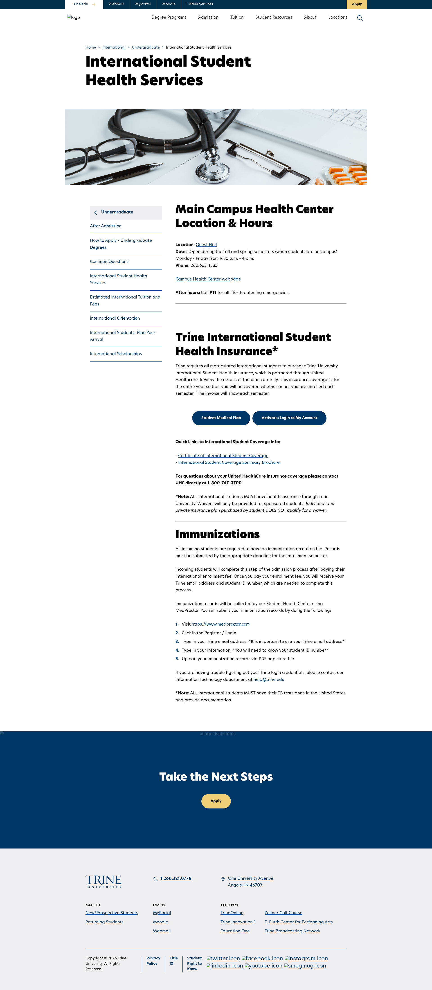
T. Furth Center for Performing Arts (299, 922)
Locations (337, 18)
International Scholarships (116, 354)
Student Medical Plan (221, 418)
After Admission (106, 226)
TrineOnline (231, 913)
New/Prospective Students (112, 913)
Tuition (237, 18)
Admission (208, 18)
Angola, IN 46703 (245, 886)
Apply (357, 4)
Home (91, 47)
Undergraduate (146, 47)
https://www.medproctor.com (221, 625)
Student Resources (274, 18)
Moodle (169, 4)
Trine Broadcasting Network (292, 931)
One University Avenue (250, 879)
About (310, 18)
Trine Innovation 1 (238, 922)
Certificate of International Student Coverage (223, 456)
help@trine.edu (269, 680)
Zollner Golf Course (283, 913)
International (113, 47)
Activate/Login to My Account (289, 418)
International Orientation (115, 319)
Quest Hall (206, 245)
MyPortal (143, 4)
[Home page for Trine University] (74, 18)
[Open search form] (360, 18)
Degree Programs (169, 18)
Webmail (116, 4)
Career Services (200, 4)
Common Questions (109, 262)
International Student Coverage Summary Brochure (229, 463)
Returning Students (105, 922)
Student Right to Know (194, 964)
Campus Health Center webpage (208, 280)
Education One (235, 931)
